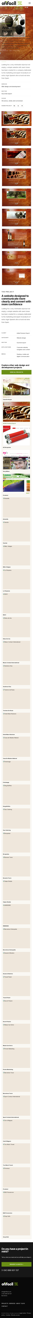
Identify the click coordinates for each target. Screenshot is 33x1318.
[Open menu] (29, 3)
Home (3, 18)
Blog (23, 1303)
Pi (22, 105)
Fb (14, 105)
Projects (5, 1303)
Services (12, 1303)
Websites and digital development (15, 18)
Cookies (8, 1315)
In (18, 105)
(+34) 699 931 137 (10, 1270)
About (18, 1303)
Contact (5, 1306)
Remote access (15, 1315)
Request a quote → (16, 1264)
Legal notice (22, 1313)
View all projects (16, 372)
